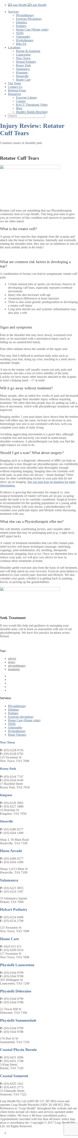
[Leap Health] (27, 5)
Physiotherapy (25, 15)
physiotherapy (17, 665)
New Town (23, 58)
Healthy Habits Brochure (32, 112)
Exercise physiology (21, 716)
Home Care (23, 79)
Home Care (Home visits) (32, 29)
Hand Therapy (17, 734)
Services (13, 11)
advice (12, 658)
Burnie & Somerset (28, 51)
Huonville (22, 76)
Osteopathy (23, 36)
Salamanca (23, 69)
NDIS (20, 33)
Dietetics (21, 22)
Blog (19, 108)
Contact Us (15, 86)
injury (11, 662)
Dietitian (13, 709)
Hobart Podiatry (26, 61)
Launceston (23, 54)
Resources (14, 94)
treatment (14, 669)
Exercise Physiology (29, 18)
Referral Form (17, 90)
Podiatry (21, 26)
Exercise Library (26, 97)
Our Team (14, 83)
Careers (21, 101)
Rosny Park (23, 65)
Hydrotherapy (25, 40)
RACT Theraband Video (32, 104)
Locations (14, 47)
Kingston (22, 72)
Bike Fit (21, 44)
